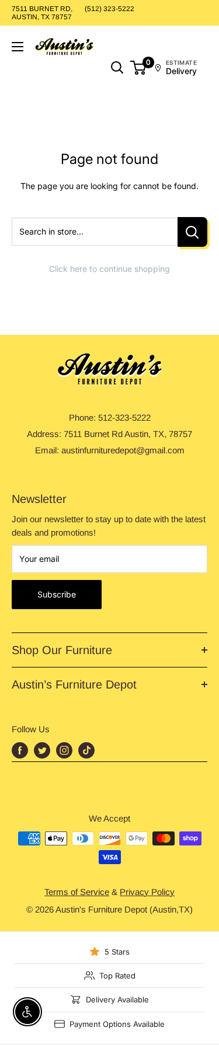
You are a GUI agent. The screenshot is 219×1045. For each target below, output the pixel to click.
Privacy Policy (147, 892)
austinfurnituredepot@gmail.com (123, 450)
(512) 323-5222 (109, 9)
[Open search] (117, 67)
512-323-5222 (124, 417)
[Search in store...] (192, 232)
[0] (138, 68)
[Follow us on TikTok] (86, 750)
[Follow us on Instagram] (64, 750)
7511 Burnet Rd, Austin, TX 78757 (42, 13)
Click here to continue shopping (109, 269)
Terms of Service (76, 892)
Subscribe (56, 594)
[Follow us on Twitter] (42, 750)
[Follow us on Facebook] (20, 750)
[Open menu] (17, 46)
